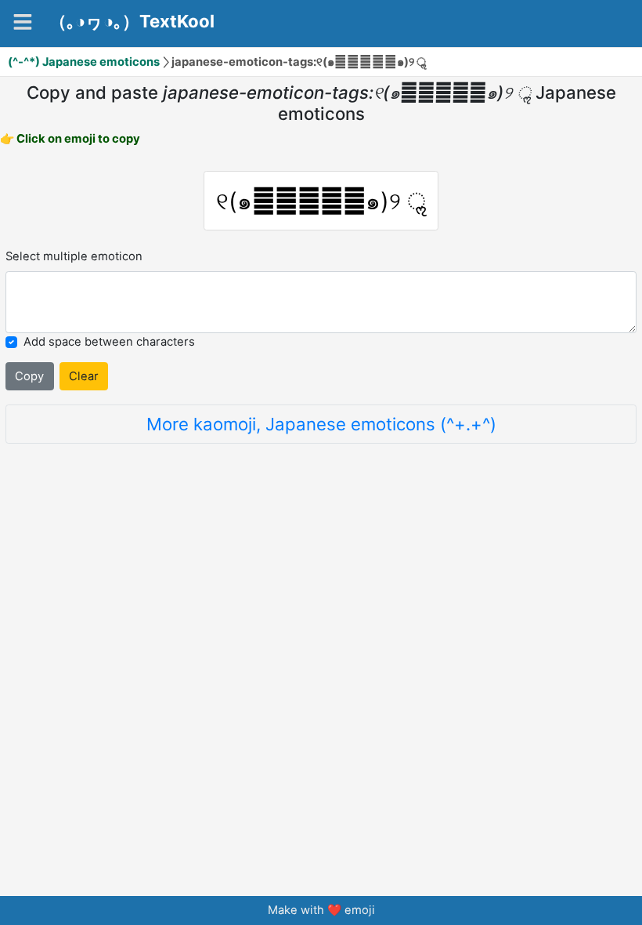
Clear (84, 376)
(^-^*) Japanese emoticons (84, 62)
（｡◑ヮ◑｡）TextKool (132, 21)
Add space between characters (109, 342)
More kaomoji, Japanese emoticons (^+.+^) (321, 423)
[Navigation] (23, 22)
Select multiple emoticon (73, 256)
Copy (29, 376)
